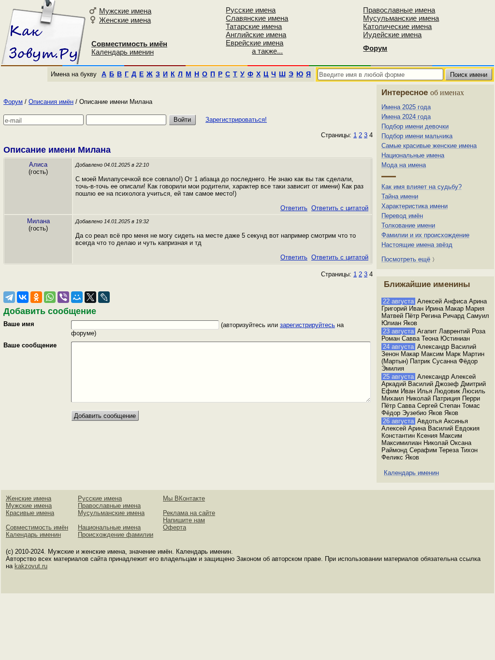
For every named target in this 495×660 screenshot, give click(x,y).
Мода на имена (403, 165)
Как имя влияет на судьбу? (421, 186)
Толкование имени (408, 225)
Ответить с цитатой (339, 208)
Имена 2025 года (406, 107)
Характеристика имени (414, 206)
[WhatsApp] (50, 297)
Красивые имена (30, 513)
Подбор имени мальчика (416, 136)
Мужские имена (125, 11)
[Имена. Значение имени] (43, 32)
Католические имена (397, 26)
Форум (13, 101)
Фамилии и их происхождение (425, 235)
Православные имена (399, 10)
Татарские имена (254, 26)
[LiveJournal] (104, 297)
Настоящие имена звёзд (416, 244)
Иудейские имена (392, 34)
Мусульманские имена (401, 18)
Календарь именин (122, 52)
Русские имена (251, 10)
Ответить (293, 208)
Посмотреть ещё (405, 259)
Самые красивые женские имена (429, 145)
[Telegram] (9, 297)
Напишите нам (184, 520)
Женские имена (125, 20)
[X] (90, 297)
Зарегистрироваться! (236, 119)
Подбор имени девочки (415, 126)
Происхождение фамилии (115, 534)
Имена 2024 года (406, 116)
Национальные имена (412, 155)
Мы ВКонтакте (184, 498)
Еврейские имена (254, 43)
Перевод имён (402, 215)
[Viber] (63, 297)
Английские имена (256, 34)
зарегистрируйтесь (307, 325)
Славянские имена (257, 18)
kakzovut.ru (31, 566)
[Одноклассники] (36, 297)
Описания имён (51, 101)
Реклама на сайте (189, 513)
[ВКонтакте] (23, 297)
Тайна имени (399, 196)
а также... (267, 51)
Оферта (174, 527)
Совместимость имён (37, 527)
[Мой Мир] (77, 297)
